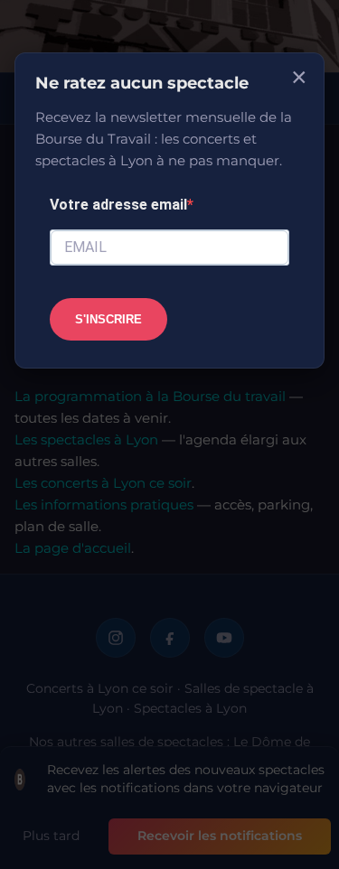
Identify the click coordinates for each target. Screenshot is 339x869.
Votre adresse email (118, 204)
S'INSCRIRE (108, 319)
